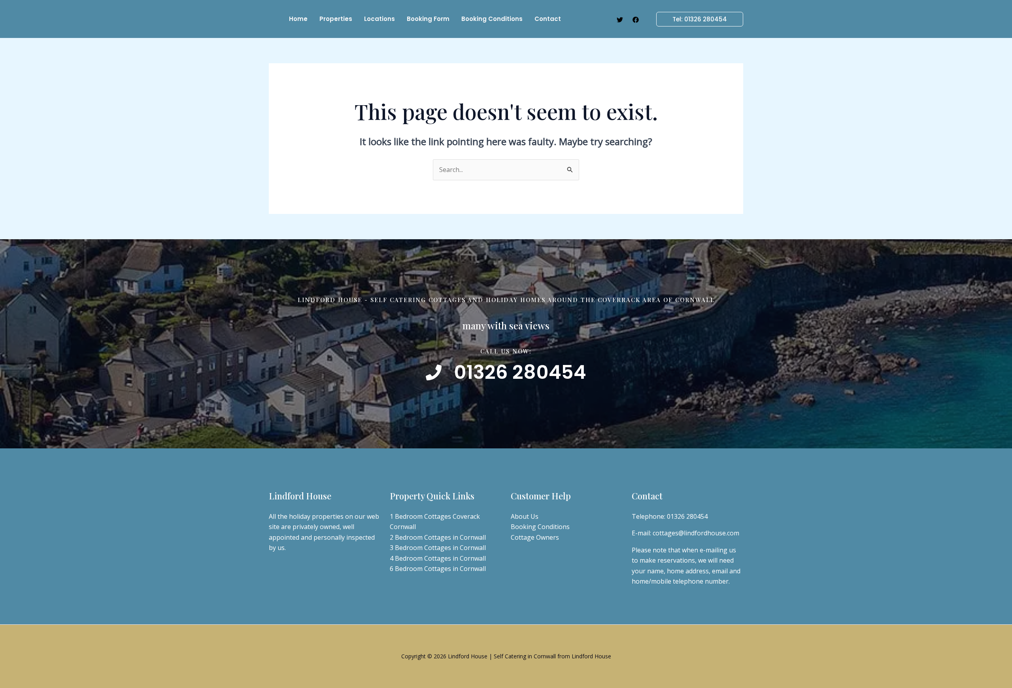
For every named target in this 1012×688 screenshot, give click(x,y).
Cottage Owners (535, 537)
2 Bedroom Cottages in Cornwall (438, 537)
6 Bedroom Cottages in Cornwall (438, 568)
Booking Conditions (540, 526)
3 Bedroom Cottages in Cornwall (438, 547)
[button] (695, 19)
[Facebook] (635, 20)
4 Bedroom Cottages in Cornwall (438, 558)
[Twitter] (620, 20)
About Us (524, 516)
